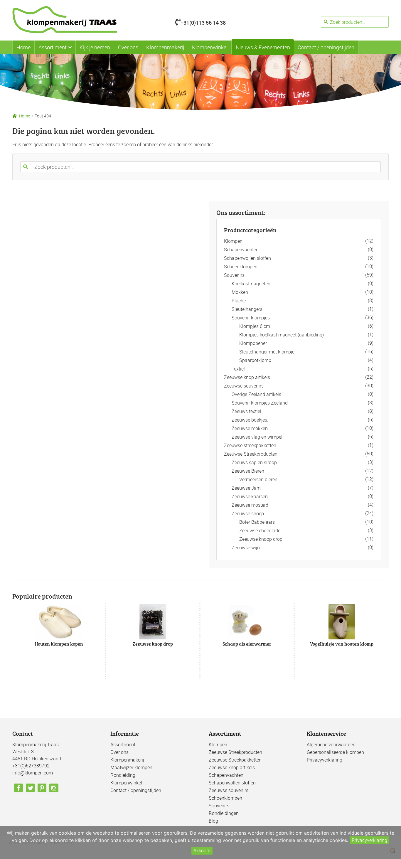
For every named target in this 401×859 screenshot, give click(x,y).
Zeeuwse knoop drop (260, 539)
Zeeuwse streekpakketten (250, 445)
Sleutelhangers (247, 309)
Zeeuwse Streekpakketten (235, 760)
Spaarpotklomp (255, 360)
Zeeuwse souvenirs (244, 386)
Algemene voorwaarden (331, 744)
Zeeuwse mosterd (250, 505)
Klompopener (253, 343)
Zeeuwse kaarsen (250, 496)
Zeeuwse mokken (250, 428)
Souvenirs (234, 275)
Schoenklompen (240, 266)
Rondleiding (122, 775)
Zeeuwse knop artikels (247, 377)
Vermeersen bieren (258, 479)
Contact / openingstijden (326, 47)
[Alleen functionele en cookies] (394, 842)
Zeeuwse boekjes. (250, 420)
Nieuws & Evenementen (263, 47)
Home (23, 47)
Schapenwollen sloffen (247, 258)
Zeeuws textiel (246, 411)
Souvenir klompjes (251, 317)
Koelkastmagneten (251, 283)
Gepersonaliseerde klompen (335, 752)
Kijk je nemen (95, 47)
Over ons (128, 47)
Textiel (238, 369)
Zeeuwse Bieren (248, 471)
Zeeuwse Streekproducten (250, 454)
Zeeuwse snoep (248, 513)
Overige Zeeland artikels (256, 394)
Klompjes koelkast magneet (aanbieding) (281, 334)
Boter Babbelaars (257, 522)
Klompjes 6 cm (254, 326)
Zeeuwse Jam (246, 488)
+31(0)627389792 (31, 765)
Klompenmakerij (165, 47)
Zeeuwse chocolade (259, 530)
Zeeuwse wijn (246, 547)
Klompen (233, 241)
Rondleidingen (224, 813)
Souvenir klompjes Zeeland (260, 403)
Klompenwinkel (210, 47)
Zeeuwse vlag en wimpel (257, 437)
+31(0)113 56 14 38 (203, 22)
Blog (213, 821)
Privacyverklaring (324, 760)
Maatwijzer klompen (131, 767)
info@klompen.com (32, 772)
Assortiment (52, 47)
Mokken (240, 292)
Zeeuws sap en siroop (254, 462)
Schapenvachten (241, 249)
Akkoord (201, 850)
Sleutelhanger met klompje (266, 351)
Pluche (239, 300)
